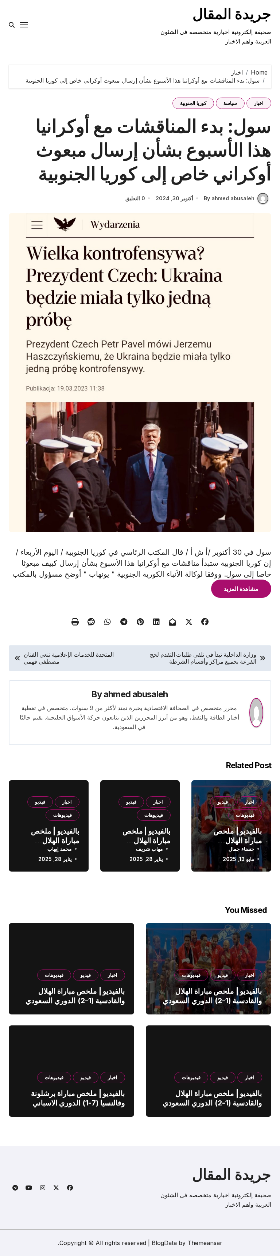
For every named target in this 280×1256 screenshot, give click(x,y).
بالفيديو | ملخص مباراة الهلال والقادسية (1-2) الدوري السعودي (212, 996)
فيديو (223, 802)
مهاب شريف (149, 849)
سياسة (230, 103)
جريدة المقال (231, 14)
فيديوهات (245, 815)
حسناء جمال (241, 849)
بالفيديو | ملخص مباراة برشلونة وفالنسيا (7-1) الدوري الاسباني (78, 1098)
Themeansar (204, 1242)
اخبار (259, 103)
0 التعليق (135, 198)
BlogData (164, 1242)
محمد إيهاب (59, 849)
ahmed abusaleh (136, 694)
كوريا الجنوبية (193, 103)
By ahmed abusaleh (229, 198)
